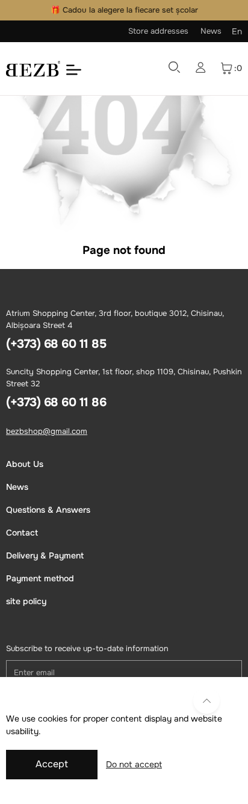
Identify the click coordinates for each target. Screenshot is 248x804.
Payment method (40, 578)
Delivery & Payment (45, 555)
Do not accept (134, 764)
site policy (26, 601)
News (211, 31)
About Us (24, 464)
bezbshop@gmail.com (46, 431)
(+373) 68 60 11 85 (56, 343)
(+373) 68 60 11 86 (56, 402)
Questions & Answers (48, 509)
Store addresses (158, 31)
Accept (52, 764)
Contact (22, 532)
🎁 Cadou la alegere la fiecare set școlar (124, 10)
